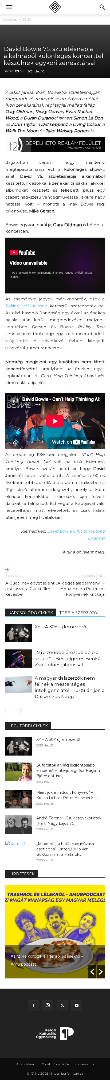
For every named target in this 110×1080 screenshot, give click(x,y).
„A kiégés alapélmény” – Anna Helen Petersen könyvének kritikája (80, 588)
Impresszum (84, 1064)
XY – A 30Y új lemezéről (61, 626)
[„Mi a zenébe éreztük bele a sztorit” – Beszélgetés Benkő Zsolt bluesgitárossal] (18, 658)
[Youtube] (76, 1005)
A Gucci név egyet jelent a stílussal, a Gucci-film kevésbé (29, 588)
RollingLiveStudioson (26, 305)
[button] (9, 7)
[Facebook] (33, 1005)
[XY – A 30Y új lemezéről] (18, 633)
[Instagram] (47, 1005)
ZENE (26, 19)
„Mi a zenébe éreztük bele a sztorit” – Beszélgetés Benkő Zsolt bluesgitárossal (68, 658)
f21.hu (19, 71)
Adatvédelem (26, 1064)
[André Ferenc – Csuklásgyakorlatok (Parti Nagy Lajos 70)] (18, 824)
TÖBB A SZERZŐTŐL (79, 612)
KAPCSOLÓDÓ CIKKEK (31, 612)
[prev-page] (8, 710)
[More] (55, 570)
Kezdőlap (10, 19)
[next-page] (17, 710)
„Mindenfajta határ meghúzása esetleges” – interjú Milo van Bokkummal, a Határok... (65, 849)
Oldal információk (55, 1064)
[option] (55, 931)
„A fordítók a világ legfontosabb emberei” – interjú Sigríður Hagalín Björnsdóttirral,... (68, 770)
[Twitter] (62, 1005)
